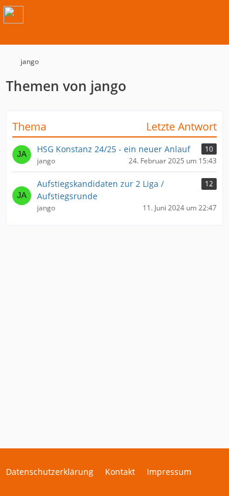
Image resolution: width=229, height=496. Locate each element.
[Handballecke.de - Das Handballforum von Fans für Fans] (13, 14)
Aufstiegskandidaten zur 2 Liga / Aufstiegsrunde (100, 190)
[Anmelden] (184, 14)
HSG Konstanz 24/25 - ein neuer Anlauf (113, 149)
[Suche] (155, 14)
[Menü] (213, 14)
